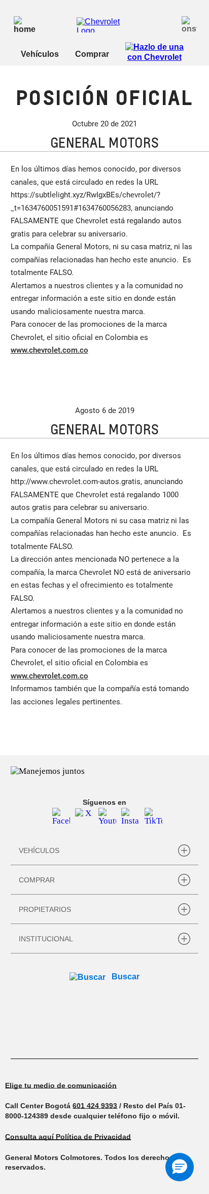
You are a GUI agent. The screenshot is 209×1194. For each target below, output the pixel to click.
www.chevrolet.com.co (49, 350)
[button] (179, 1167)
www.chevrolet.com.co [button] (49, 675)
